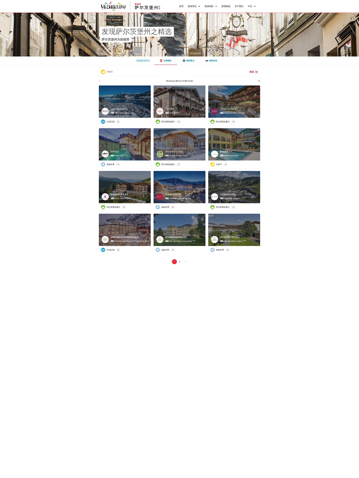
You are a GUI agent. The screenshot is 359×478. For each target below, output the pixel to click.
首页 (181, 6)
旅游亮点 (192, 6)
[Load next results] (259, 80)
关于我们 (239, 6)
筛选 (251, 72)
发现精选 (225, 6)
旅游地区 (209, 6)
